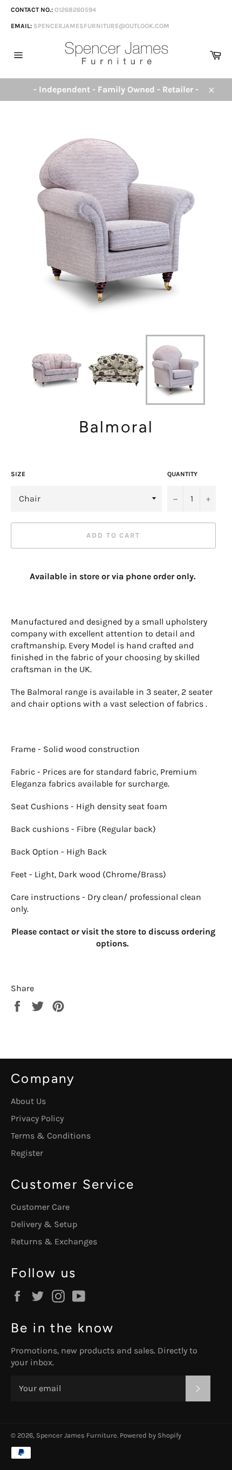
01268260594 (75, 9)
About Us (28, 1101)
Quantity (182, 474)
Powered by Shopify (150, 1435)
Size (18, 474)
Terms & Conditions (51, 1135)
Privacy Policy (37, 1118)
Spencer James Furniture (76, 1435)
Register (27, 1153)
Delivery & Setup (44, 1224)
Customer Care (40, 1207)
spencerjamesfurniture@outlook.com (101, 26)
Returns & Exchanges (54, 1241)
